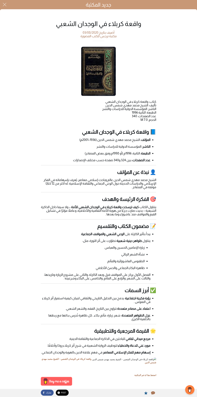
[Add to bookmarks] (145, 392)
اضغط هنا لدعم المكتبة (145, 375)
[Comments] (152, 392)
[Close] (4, 4)
